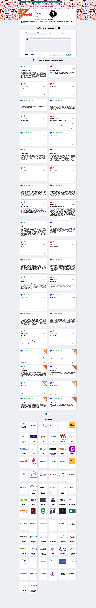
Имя (26, 32)
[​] (48, 47)
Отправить (68, 54)
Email (38, 32)
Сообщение (27, 39)
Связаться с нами (56, 2)
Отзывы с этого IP (23, 362)
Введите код (27, 54)
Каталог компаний (28, 2)
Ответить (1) (73, 95)
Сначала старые (51, 62)
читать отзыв (33, 75)
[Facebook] (35, 17)
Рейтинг (36, 2)
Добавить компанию (45, 2)
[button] (26, 41)
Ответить (44, 79)
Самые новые (44, 62)
